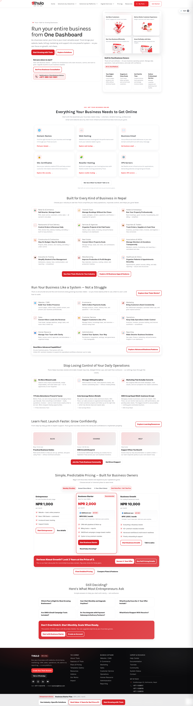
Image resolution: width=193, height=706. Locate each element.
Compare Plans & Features (107, 571)
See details (61, 530)
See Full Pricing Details (146, 561)
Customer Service (107, 671)
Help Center (134, 658)
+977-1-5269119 (138, 691)
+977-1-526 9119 (39, 686)
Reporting (104, 684)
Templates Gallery (77, 668)
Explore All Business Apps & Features (114, 274)
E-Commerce (105, 661)
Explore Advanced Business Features (143, 349)
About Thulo (75, 658)
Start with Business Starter (53, 634)
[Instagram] (38, 681)
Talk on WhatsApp (39, 676)
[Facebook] (33, 681)
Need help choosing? (88, 549)
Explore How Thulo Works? (149, 293)
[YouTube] (48, 681)
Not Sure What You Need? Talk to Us (96, 183)
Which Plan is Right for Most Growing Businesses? (56, 602)
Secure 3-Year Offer (125, 561)
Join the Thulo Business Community (86, 462)
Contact (133, 674)
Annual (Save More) (84, 488)
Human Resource (106, 677)
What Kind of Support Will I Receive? (134, 613)
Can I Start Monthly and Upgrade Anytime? (93, 602)
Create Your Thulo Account (42, 670)
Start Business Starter (88, 542)
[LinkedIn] (43, 681)
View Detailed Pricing (84, 571)
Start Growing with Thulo (43, 52)
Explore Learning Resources (148, 424)
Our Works (74, 677)
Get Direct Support (113, 462)
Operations (104, 674)
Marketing (104, 665)
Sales (102, 668)
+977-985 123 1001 (48, 77)
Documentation (136, 661)
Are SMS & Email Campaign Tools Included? (54, 614)
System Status (135, 671)
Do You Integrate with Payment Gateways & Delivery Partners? (92, 614)
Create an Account (75, 634)
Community (134, 668)
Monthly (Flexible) (69, 488)
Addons (73, 674)
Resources (74, 671)
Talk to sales (149, 543)
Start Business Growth (131, 543)
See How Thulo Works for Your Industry (79, 274)
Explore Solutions (65, 52)
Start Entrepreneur (44, 530)
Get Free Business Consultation (47, 70)
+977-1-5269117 (138, 685)
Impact (73, 681)
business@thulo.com (58, 686)
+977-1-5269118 (138, 688)
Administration (105, 681)
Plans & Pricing (76, 665)
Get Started (156, 4)
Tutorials (133, 665)
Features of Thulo (77, 661)
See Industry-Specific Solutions (53, 702)
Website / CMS (105, 658)
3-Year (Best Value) (100, 488)
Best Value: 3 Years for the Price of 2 (84, 702)
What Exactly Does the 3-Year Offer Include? (133, 602)
